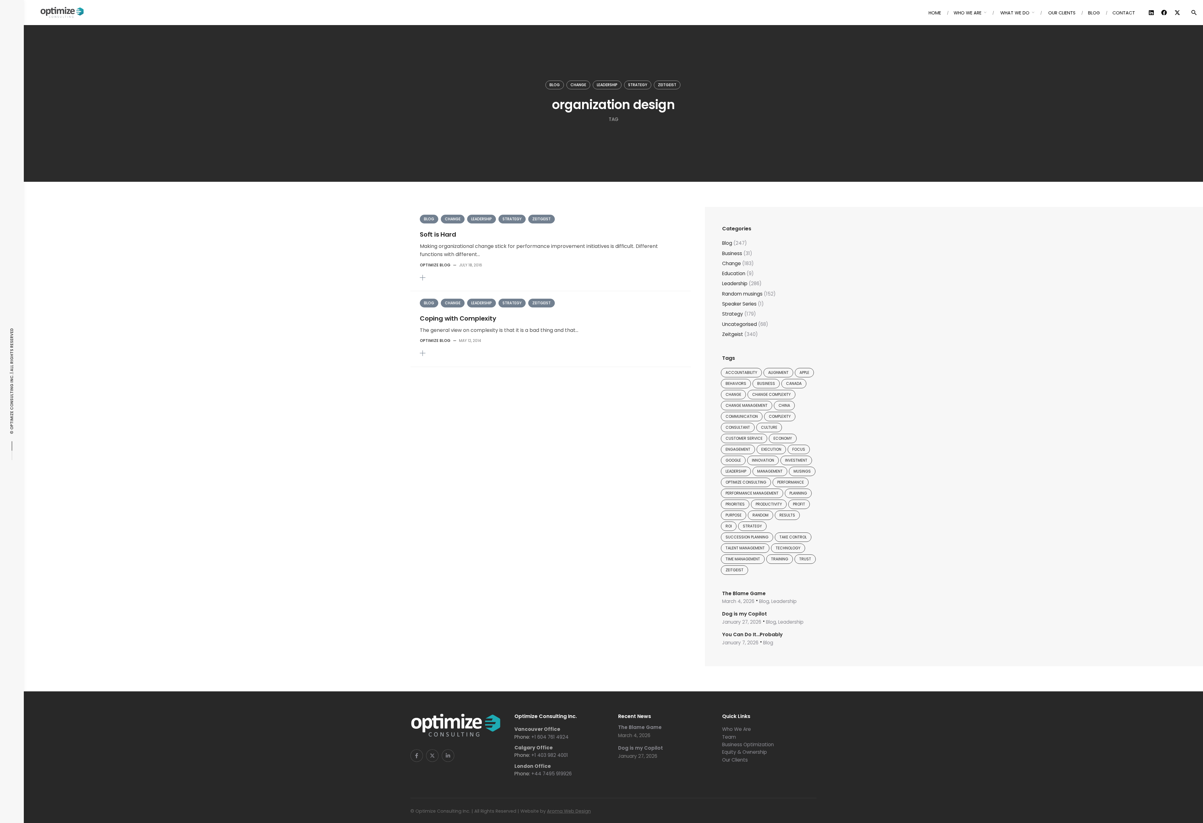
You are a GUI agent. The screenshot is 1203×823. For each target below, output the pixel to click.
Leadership (607, 84)
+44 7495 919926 (551, 773)
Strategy (637, 84)
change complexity (771, 394)
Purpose (734, 515)
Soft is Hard (438, 234)
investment (796, 460)
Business (732, 253)
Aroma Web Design (569, 811)
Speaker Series (739, 304)
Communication (742, 416)
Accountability (741, 372)
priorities (735, 504)
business (766, 383)
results (787, 515)
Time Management (743, 559)
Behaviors (736, 383)
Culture (769, 427)
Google (733, 460)
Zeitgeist (667, 84)
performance (790, 482)
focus (798, 449)
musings (802, 471)
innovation (763, 460)
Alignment (778, 372)
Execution (771, 449)
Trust (805, 559)
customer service (744, 438)
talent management (745, 548)
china (784, 405)
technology (788, 548)
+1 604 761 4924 (550, 737)
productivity (769, 504)
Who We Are (736, 729)
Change (578, 84)
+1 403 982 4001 (549, 755)
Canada (794, 383)
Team (729, 737)
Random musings (742, 294)
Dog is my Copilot (744, 614)
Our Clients (735, 760)
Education (733, 273)
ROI (729, 526)
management (770, 471)
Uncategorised (739, 324)
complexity (780, 416)
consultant (738, 427)
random (760, 515)
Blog (554, 84)
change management (747, 405)
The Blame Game (744, 593)
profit (799, 504)
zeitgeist (734, 570)
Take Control (793, 537)
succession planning (747, 537)
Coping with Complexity (458, 318)
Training (779, 559)
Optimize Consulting (746, 482)
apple (804, 372)
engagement (738, 449)
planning (798, 493)
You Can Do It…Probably (752, 634)
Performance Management (752, 493)
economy (782, 438)
